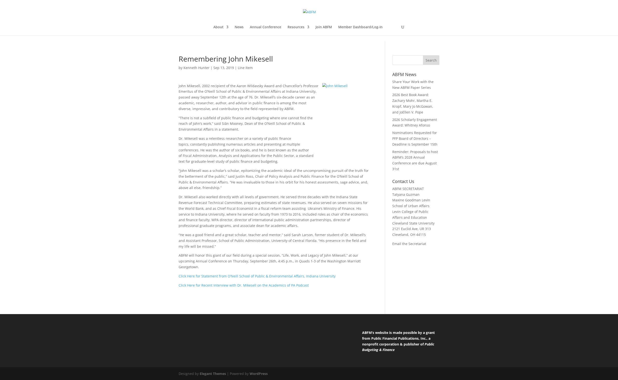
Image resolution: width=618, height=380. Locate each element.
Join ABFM (324, 27)
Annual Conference (265, 27)
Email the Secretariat (409, 243)
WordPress (259, 373)
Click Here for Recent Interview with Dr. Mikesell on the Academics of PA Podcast (244, 285)
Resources (296, 27)
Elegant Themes (213, 373)
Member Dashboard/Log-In (360, 27)
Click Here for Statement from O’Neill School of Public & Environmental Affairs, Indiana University (257, 276)
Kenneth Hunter (196, 67)
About (218, 27)
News (239, 27)
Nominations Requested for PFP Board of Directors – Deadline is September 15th (414, 138)
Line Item (245, 67)
